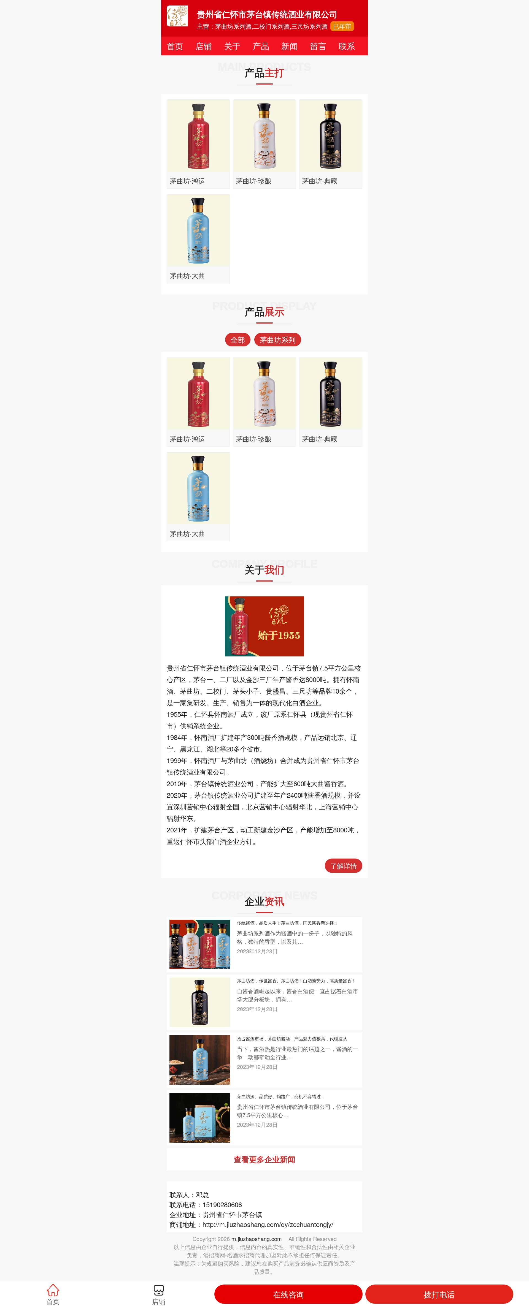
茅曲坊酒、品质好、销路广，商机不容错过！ (281, 1096)
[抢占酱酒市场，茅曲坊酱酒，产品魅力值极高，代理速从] (199, 1059)
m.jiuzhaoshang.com (256, 1239)
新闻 (289, 46)
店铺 (203, 46)
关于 (232, 46)
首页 (175, 46)
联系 (347, 46)
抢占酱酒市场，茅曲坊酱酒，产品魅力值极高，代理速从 (292, 1038)
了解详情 (343, 865)
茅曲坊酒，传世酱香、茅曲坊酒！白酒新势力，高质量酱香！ (296, 981)
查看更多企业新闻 (264, 1159)
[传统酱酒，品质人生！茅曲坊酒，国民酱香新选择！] (199, 944)
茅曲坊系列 (278, 339)
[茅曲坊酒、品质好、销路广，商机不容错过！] (199, 1117)
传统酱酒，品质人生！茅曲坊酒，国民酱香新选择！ (287, 923)
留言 (318, 46)
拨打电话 (439, 1294)
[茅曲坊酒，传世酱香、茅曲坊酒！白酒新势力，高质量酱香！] (199, 1001)
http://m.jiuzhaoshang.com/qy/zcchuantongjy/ (268, 1224)
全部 (238, 339)
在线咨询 (288, 1294)
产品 (261, 46)
